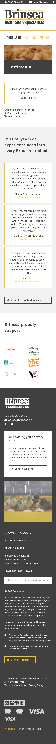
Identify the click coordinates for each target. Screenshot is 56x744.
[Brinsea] (24, 24)
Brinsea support (24, 468)
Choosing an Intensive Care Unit (21, 563)
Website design (12, 728)
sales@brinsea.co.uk (43, 2)
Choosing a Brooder (15, 559)
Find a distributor (17, 113)
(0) (46, 37)
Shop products (16, 116)
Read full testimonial (29, 197)
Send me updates (21, 659)
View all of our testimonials (26, 300)
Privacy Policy (36, 685)
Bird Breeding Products (17, 540)
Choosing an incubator (16, 556)
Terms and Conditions (16, 685)
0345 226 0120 (16, 2)
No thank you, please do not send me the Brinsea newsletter (28, 647)
